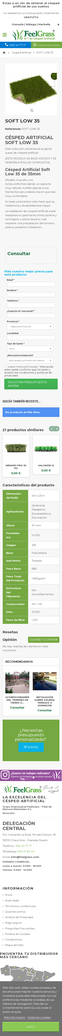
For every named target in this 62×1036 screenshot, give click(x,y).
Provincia (13, 322)
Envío (8, 895)
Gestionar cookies (38, 1017)
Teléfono (13, 301)
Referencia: (13, 128)
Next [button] (56, 428)
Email (10, 280)
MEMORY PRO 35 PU (16, 467)
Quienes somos (15, 911)
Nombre (12, 290)
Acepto (31, 1027)
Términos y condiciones (20, 906)
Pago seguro (13, 922)
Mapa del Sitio (14, 945)
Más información (15, 1017)
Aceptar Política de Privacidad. (23, 366)
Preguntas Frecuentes (20, 928)
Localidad (12, 333)
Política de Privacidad (19, 917)
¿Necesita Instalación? (20, 355)
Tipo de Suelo (15, 344)
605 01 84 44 (26, 851)
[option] (16, 456)
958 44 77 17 (23, 846)
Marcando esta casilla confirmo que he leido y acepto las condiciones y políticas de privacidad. (28, 371)
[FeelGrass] (33, 35)
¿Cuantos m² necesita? (21, 311)
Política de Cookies (17, 934)
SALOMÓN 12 (46, 465)
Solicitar (32, 747)
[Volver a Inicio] (4, 53)
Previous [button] (51, 428)
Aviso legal (12, 900)
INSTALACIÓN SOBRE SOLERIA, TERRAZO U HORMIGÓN (44, 701)
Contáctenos (13, 939)
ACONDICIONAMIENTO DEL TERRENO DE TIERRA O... (19, 700)
